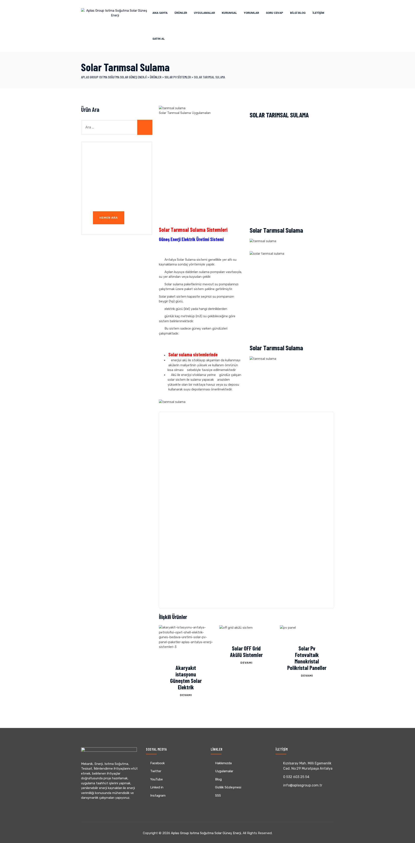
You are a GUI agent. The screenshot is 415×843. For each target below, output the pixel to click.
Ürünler (180, 12)
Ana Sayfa (160, 12)
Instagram (158, 795)
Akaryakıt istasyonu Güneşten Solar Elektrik (186, 677)
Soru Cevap (274, 12)
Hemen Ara (108, 217)
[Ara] (144, 127)
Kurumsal (229, 12)
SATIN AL (158, 38)
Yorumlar (251, 12)
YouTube (156, 779)
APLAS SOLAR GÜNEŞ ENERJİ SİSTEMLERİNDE (218, 496)
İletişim (318, 12)
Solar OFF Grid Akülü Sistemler (246, 651)
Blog (218, 779)
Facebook (157, 763)
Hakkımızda (223, 763)
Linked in (156, 787)
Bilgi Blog (298, 12)
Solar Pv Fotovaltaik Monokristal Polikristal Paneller (306, 658)
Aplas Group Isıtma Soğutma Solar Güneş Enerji (206, 833)
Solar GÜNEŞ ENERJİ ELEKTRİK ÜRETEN (294, 434)
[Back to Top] (406, 836)
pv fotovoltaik (228, 505)
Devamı (186, 695)
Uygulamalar (204, 12)
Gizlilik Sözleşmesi (228, 787)
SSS (218, 795)
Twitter (155, 771)
